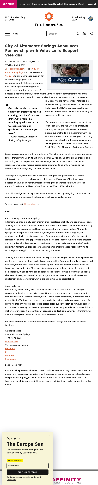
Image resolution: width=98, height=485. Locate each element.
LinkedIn (9, 355)
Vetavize (9, 76)
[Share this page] (91, 33)
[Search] (78, 34)
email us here (11, 341)
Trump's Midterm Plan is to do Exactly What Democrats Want (47, 4)
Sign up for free (27, 472)
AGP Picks (8, 4)
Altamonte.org (31, 204)
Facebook (10, 348)
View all (92, 4)
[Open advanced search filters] (84, 34)
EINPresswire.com (15, 69)
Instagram (10, 359)
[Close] (50, 435)
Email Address (15, 460)
